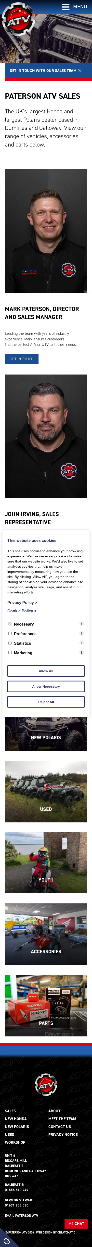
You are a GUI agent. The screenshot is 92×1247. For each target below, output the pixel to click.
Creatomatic (66, 1232)
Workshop (15, 1142)
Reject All (46, 702)
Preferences (25, 633)
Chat (79, 1223)
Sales (10, 1110)
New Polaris (17, 1126)
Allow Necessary (46, 686)
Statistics (22, 643)
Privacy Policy (22, 602)
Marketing (23, 653)
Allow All (46, 671)
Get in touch (22, 359)
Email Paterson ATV (21, 1215)
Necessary (24, 624)
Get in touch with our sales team (44, 70)
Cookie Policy (21, 611)
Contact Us (59, 1126)
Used (9, 1134)
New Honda (16, 1118)
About (54, 1110)
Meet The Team (62, 1118)
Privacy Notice (63, 1134)
